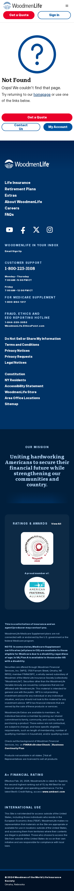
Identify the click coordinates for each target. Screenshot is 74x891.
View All (56, 523)
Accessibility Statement (24, 386)
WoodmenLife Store (21, 392)
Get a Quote (19, 15)
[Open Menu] (67, 6)
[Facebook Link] (22, 229)
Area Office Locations (22, 398)
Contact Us (21, 127)
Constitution (15, 374)
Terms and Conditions (22, 345)
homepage (42, 94)
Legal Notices (15, 362)
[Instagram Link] (49, 229)
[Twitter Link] (36, 229)
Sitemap (11, 404)
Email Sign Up (13, 251)
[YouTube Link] (9, 229)
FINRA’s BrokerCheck (36, 744)
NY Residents (15, 380)
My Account (57, 127)
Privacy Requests (18, 357)
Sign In (54, 15)
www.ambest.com (53, 791)
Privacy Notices (17, 351)
